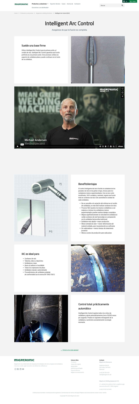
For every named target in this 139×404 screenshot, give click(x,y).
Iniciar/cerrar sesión (100, 392)
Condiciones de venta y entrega (70, 392)
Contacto (77, 4)
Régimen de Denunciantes (87, 392)
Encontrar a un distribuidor (40, 7)
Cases (63, 4)
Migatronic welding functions (44, 13)
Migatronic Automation (77, 372)
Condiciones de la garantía (53, 392)
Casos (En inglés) (76, 364)
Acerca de (70, 4)
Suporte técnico (75, 370)
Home (16, 13)
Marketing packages (76, 368)
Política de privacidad (39, 392)
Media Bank (74, 366)
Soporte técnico (55, 4)
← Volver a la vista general (69, 350)
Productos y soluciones (39, 4)
